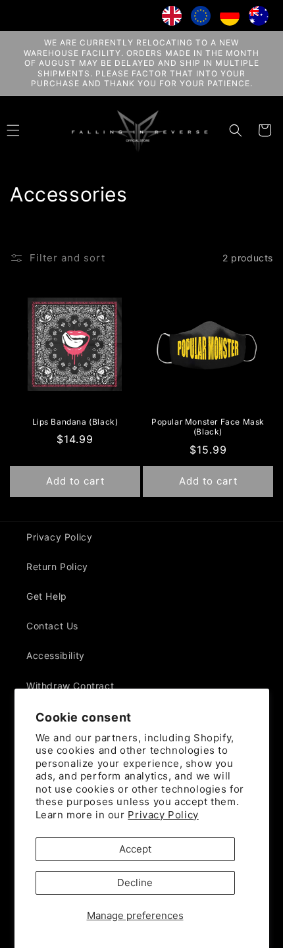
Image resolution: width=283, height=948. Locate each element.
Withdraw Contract (70, 685)
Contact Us (52, 625)
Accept (135, 849)
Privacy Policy (163, 814)
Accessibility (55, 655)
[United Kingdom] (171, 18)
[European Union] (200, 18)
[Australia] (258, 18)
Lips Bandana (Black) (75, 422)
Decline (135, 882)
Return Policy (57, 566)
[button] (235, 130)
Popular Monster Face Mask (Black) (208, 427)
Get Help (46, 596)
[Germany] (229, 18)
